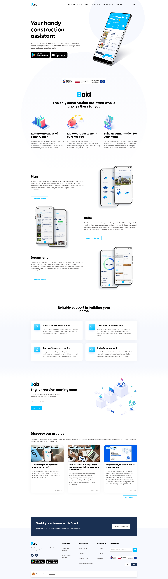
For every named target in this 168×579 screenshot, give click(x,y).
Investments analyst (66, 557)
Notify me (36, 408)
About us (100, 553)
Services (100, 558)
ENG (134, 564)
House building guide (86, 563)
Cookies (81, 553)
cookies (52, 574)
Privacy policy (83, 549)
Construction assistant (66, 550)
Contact (100, 549)
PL (128, 564)
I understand (129, 574)
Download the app (39, 199)
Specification (83, 558)
